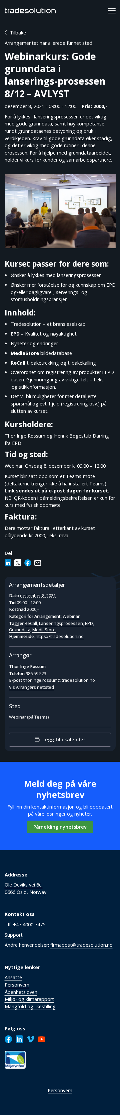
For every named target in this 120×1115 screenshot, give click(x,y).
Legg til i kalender (63, 739)
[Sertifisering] (15, 1059)
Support (14, 935)
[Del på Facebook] (27, 562)
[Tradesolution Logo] (30, 10)
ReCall (31, 623)
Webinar (71, 616)
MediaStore (44, 630)
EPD (89, 623)
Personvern (60, 1090)
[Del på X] (17, 562)
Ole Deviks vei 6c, (24, 884)
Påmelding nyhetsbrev (60, 827)
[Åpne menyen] (112, 10)
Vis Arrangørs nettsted (31, 687)
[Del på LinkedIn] (8, 562)
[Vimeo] (30, 1039)
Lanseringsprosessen (61, 623)
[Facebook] (8, 1039)
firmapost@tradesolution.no (81, 945)
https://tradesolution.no (60, 636)
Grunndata (19, 630)
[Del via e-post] (37, 562)
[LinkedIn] (19, 1039)
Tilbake (18, 32)
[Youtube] (41, 1039)
